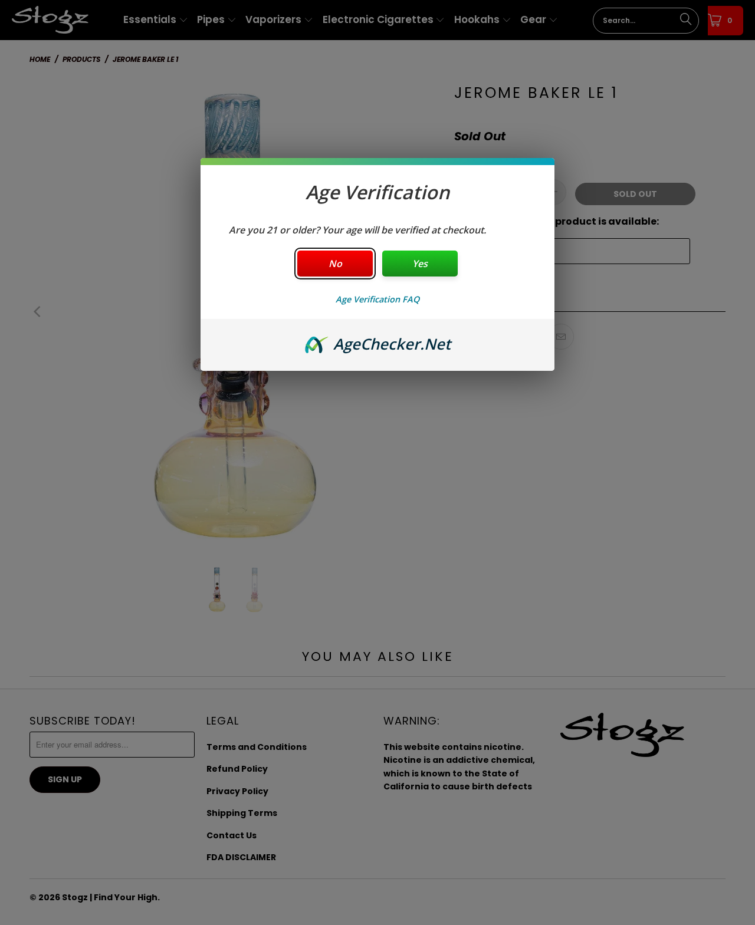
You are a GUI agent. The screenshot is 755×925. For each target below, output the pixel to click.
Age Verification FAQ (377, 299)
